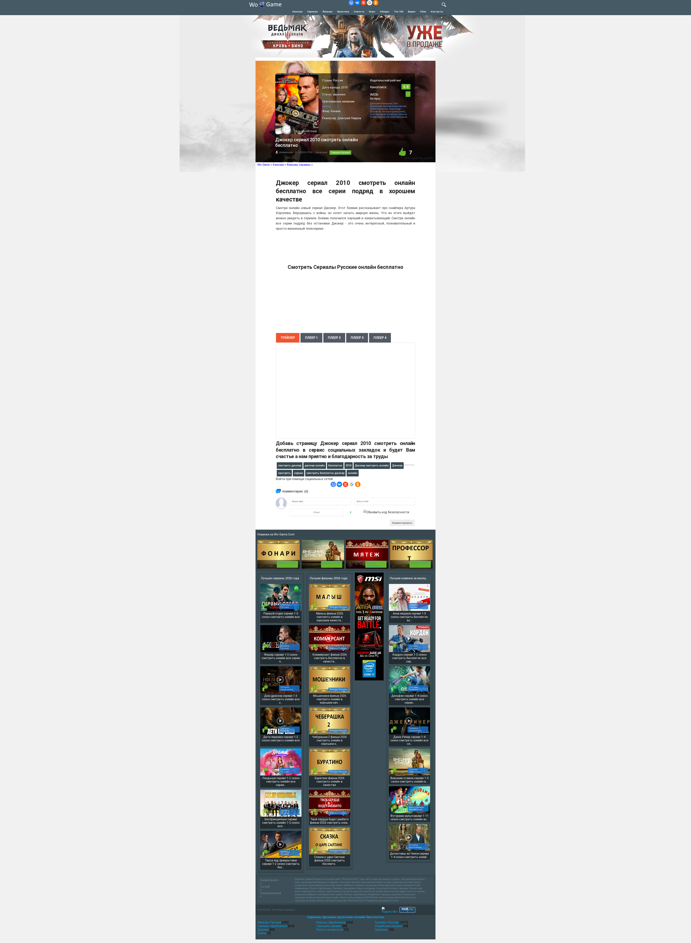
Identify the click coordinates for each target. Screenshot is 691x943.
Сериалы (312, 11)
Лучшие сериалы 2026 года (280, 578)
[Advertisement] (345, 303)
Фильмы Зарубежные (374, 564)
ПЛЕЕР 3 (357, 337)
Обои (423, 11)
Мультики (343, 11)
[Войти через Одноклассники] (375, 2)
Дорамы (263, 929)
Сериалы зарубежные (272, 926)
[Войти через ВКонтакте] (357, 2)
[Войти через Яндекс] (363, 2)
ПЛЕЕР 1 (311, 337)
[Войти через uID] (351, 2)
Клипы (262, 933)
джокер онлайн (315, 465)
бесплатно (335, 465)
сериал (298, 473)
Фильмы (327, 11)
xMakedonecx (286, 152)
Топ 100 (398, 11)
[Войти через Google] (369, 2)
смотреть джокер (289, 465)
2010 (348, 465)
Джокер (397, 465)
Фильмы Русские (269, 922)
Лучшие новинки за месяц (408, 578)
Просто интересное (329, 929)
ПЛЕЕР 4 (380, 337)
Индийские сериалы (389, 926)
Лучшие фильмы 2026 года (328, 578)
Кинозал (297, 11)
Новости (359, 11)
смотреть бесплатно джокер (325, 473)
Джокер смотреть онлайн (372, 465)
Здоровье (381, 929)
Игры (372, 11)
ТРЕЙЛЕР (288, 337)
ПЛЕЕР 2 (334, 337)
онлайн (352, 473)
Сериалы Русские (340, 152)
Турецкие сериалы (329, 926)
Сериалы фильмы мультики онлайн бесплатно (345, 917)
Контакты (437, 11)
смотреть (284, 473)
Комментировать (402, 522)
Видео (411, 11)
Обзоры (384, 11)
